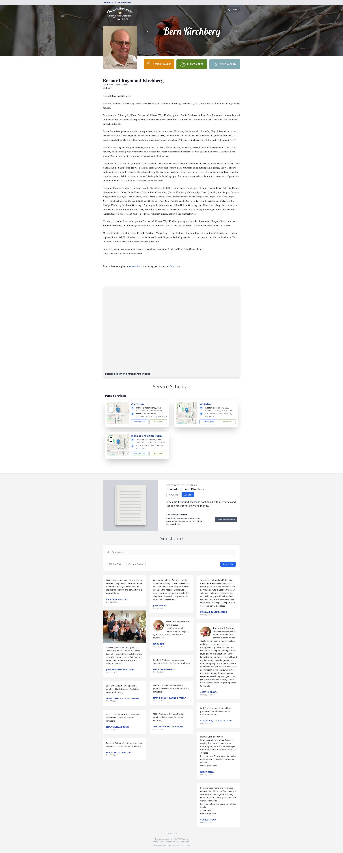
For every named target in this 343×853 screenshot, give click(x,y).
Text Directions (139, 422)
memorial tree (135, 266)
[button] (118, 410)
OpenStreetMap (174, 845)
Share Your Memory (226, 519)
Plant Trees (158, 422)
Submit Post (228, 564)
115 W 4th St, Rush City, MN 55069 (151, 416)
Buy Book (188, 494)
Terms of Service (179, 841)
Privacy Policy (164, 841)
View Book (173, 494)
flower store (175, 266)
